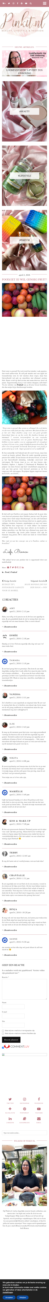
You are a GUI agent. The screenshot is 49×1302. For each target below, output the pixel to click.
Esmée (14, 635)
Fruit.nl (20, 384)
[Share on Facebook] (11, 567)
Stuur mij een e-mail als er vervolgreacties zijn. (20, 1030)
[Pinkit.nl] (24, 20)
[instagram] (13, 3)
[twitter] (9, 3)
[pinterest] (21, 3)
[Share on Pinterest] (15, 567)
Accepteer (9, 1297)
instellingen (8, 1292)
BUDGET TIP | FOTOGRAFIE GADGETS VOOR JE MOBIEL (13, 585)
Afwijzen (22, 1297)
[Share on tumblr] (18, 567)
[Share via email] (8, 567)
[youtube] (26, 3)
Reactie (5, 977)
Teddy (14, 852)
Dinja (13, 909)
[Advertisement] (24, 342)
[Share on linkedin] (23, 567)
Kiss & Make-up (20, 820)
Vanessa (15, 694)
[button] (45, 3)
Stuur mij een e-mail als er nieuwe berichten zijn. (20, 1033)
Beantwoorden (10, 626)
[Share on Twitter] (13, 567)
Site (3, 1021)
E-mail (4, 1012)
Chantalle (17, 875)
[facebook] (17, 3)
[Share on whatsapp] (20, 567)
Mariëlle (16, 791)
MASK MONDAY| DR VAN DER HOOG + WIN (36, 584)
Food (7, 572)
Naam (4, 1002)
